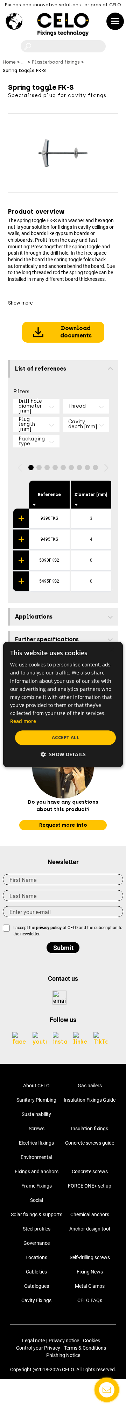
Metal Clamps (90, 1286)
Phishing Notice (63, 1355)
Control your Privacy (38, 1348)
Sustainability (36, 1114)
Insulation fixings (89, 1128)
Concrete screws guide (89, 1143)
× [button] (111, 650)
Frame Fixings (36, 1186)
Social (36, 1200)
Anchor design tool (89, 1229)
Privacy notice (64, 1340)
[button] (31, 467)
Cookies (91, 1340)
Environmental (36, 1157)
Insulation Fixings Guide (89, 1100)
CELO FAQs (89, 1300)
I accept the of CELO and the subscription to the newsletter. (67, 930)
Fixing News (90, 1272)
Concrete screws (90, 1171)
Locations (36, 1257)
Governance (36, 1243)
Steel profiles (36, 1229)
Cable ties (36, 1272)
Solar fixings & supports (36, 1214)
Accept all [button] (65, 737)
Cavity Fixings (36, 1300)
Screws (36, 1128)
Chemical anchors (89, 1214)
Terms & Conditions (85, 1348)
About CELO (36, 1085)
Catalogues (36, 1286)
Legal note (33, 1340)
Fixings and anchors (36, 1171)
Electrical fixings (36, 1143)
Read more (23, 721)
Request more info (63, 825)
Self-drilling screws (90, 1257)
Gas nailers (90, 1085)
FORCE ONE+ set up (89, 1186)
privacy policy (49, 927)
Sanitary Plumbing (36, 1100)
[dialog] (63, 704)
